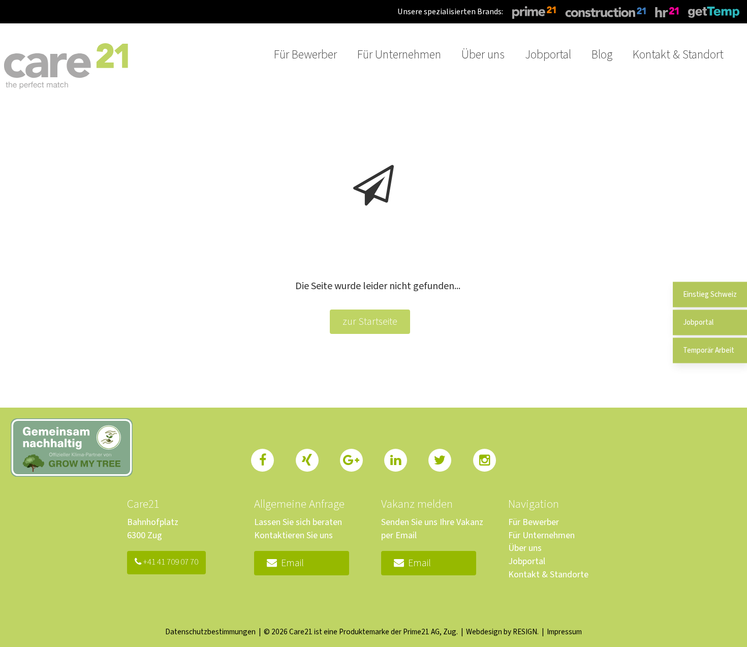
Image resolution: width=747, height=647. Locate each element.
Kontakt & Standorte (548, 574)
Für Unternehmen (541, 535)
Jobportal (526, 561)
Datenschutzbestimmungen (210, 631)
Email (290, 563)
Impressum (564, 631)
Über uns (525, 548)
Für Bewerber (533, 522)
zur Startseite (370, 322)
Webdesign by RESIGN (501, 631)
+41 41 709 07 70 (169, 562)
